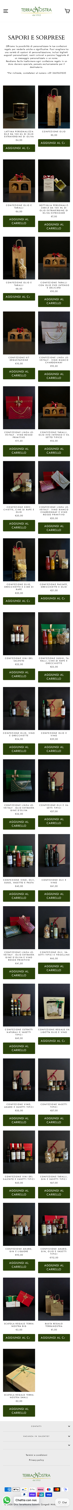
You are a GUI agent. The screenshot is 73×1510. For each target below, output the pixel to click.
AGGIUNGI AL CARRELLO (19, 221)
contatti (36, 1426)
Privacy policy (36, 1459)
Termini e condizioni (36, 1454)
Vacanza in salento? (36, 1436)
